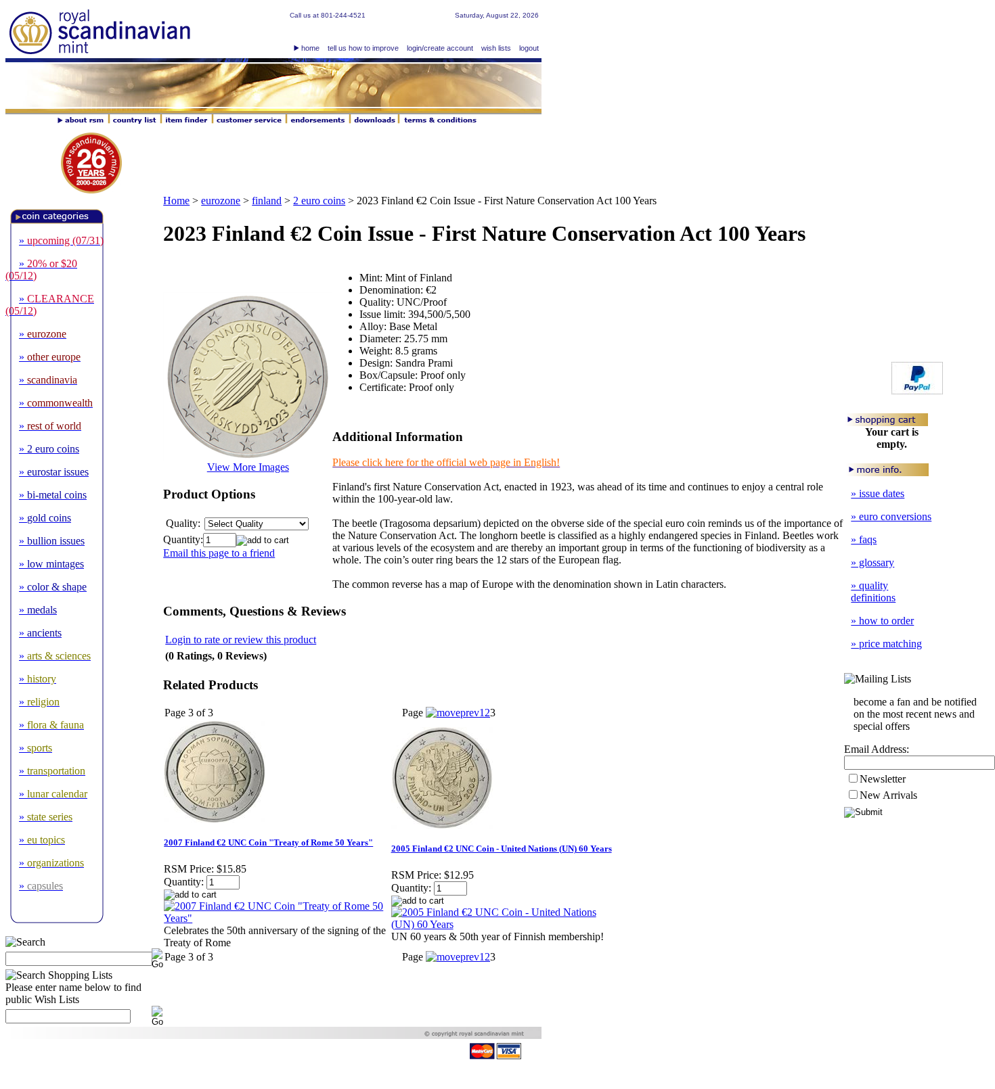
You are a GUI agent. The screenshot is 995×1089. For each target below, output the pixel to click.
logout (529, 48)
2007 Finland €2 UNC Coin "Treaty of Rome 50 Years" (268, 842)
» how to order (882, 620)
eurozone (220, 200)
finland (267, 200)
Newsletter (883, 779)
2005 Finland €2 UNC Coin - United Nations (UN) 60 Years (501, 848)
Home (176, 200)
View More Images (248, 467)
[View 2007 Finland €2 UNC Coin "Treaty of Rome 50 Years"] (276, 918)
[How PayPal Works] (917, 390)
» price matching (886, 643)
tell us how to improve (363, 48)
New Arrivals (888, 795)
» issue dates (877, 493)
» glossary (872, 562)
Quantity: (183, 539)
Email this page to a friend (219, 553)
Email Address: (876, 749)
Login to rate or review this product (240, 639)
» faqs (864, 539)
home (310, 48)
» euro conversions (891, 516)
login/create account (440, 48)
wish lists (496, 48)
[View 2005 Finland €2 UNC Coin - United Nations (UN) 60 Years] (504, 924)
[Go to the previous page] (452, 712)
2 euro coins (319, 200)
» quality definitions (873, 591)
